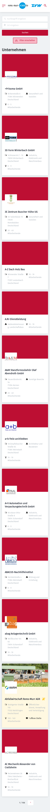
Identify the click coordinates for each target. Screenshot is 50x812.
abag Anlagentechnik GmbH (20, 633)
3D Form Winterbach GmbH (20, 150)
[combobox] (25, 19)
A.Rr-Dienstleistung (15, 319)
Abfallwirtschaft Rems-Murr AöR (22, 699)
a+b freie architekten (16, 438)
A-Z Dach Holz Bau (15, 269)
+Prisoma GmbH (14, 88)
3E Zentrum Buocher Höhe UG (21, 211)
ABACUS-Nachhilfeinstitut (19, 572)
